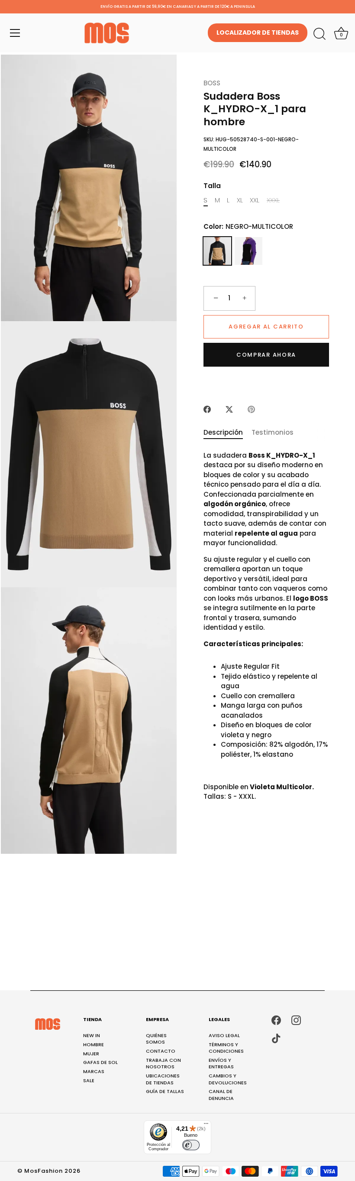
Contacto (160, 1051)
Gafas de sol (100, 1062)
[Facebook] (276, 1019)
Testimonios (273, 432)
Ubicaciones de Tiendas (163, 1079)
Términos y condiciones (226, 1047)
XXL (254, 200)
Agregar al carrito (266, 326)
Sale (88, 1080)
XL (240, 200)
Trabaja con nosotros (163, 1063)
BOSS (211, 83)
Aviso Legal (224, 1035)
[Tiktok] (276, 1038)
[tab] (227, 433)
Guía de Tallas (165, 1091)
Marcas (93, 1071)
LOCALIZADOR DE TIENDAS (257, 32)
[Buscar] (319, 34)
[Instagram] (296, 1019)
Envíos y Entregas (221, 1063)
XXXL (273, 200)
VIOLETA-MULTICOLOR (248, 251)
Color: (248, 227)
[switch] (191, 1145)
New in (91, 1035)
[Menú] (15, 32)
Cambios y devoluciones (228, 1079)
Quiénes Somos (156, 1038)
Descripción (223, 432)
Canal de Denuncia (221, 1094)
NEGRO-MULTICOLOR (217, 251)
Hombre (93, 1044)
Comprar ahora (266, 355)
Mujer (91, 1053)
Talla (212, 186)
